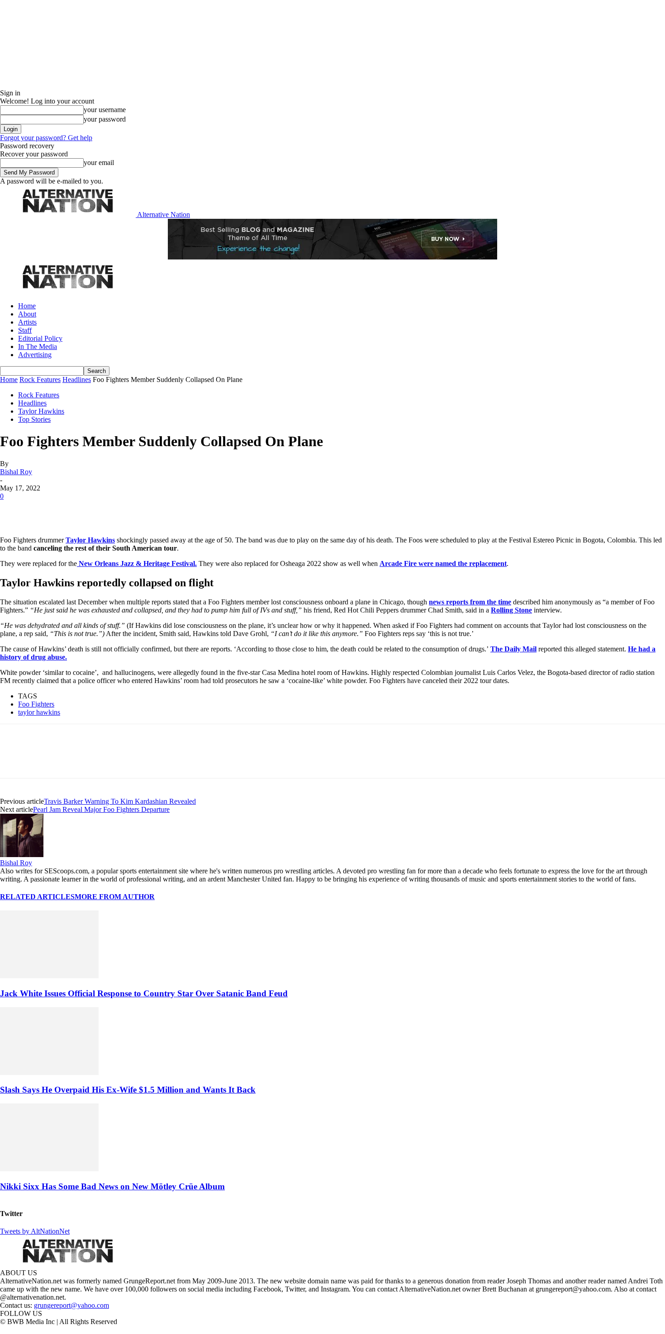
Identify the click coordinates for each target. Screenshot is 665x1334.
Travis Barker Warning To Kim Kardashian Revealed (120, 801)
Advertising (35, 354)
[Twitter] (46, 510)
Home (27, 306)
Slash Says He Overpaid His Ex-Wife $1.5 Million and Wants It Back (128, 1089)
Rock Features (40, 379)
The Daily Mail (513, 649)
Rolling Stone (511, 610)
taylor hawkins (39, 712)
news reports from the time (470, 602)
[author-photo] (21, 854)
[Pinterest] (77, 510)
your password (105, 119)
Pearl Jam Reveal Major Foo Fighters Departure (101, 809)
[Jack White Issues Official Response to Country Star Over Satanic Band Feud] (49, 976)
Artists (27, 322)
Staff (25, 330)
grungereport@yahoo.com (71, 1305)
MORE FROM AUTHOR (115, 896)
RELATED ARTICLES (37, 896)
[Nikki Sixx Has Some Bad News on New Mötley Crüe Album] (49, 1169)
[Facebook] (14, 510)
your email (99, 162)
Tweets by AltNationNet (35, 1231)
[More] (142, 509)
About (27, 314)
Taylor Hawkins (41, 411)
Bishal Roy (16, 472)
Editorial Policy (40, 338)
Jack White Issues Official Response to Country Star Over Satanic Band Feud (144, 993)
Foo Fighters (36, 704)
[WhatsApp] (109, 510)
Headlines (76, 379)
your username (105, 109)
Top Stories (34, 419)
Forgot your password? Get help (46, 137)
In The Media (37, 346)
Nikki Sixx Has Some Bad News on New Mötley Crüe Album (112, 1186)
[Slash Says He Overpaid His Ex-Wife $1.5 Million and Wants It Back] (49, 1072)
